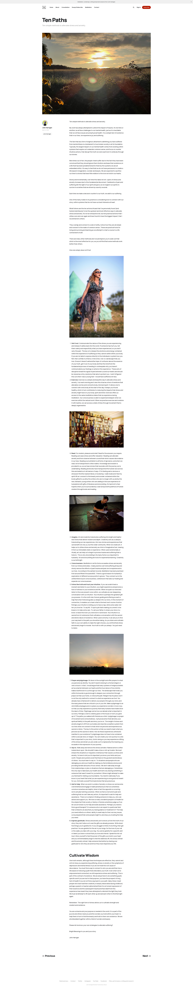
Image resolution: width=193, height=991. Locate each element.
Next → (147, 956)
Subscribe (146, 7)
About (57, 7)
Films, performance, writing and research (121, 981)
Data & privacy (63, 981)
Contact (96, 7)
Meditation (88, 7)
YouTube (95, 981)
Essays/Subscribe (77, 7)
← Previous (48, 956)
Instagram (88, 981)
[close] (191, 2)
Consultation (66, 7)
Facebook (104, 981)
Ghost (105, 984)
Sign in (139, 7)
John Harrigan (47, 128)
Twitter (80, 981)
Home (51, 7)
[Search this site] (133, 7)
